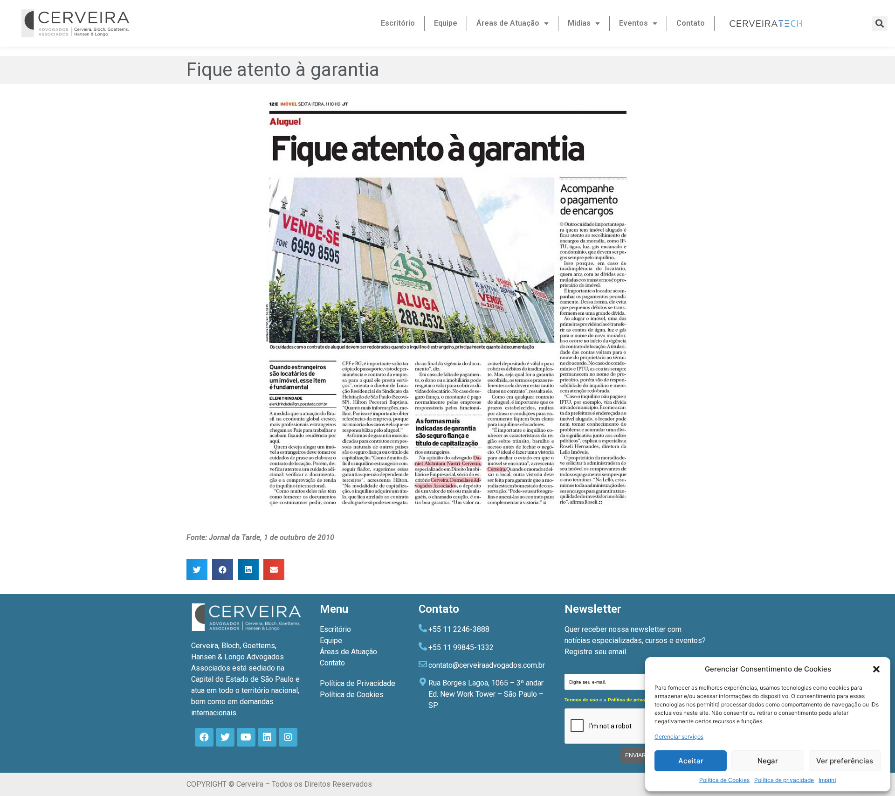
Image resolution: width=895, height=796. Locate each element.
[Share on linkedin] (248, 569)
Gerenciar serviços (678, 736)
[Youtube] (246, 737)
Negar (767, 760)
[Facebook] (204, 737)
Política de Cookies (724, 779)
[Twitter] (225, 737)
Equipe (445, 23)
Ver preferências (844, 760)
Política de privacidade (784, 779)
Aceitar (690, 760)
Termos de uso (581, 699)
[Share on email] (273, 569)
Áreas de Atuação (507, 23)
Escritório (398, 23)
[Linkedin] (267, 737)
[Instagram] (288, 737)
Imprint (827, 779)
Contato (690, 23)
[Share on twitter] (196, 569)
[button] (876, 669)
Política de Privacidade (357, 683)
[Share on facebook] (222, 569)
